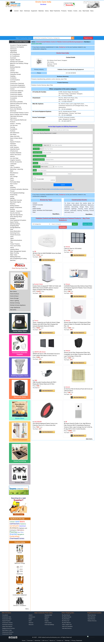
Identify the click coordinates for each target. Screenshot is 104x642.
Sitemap (67, 640)
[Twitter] (12, 637)
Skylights (12, 218)
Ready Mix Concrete (16, 200)
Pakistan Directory (92, 620)
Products (63, 11)
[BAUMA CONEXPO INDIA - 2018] (19, 490)
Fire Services (14, 125)
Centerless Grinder (15, 74)
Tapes (12, 238)
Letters (12, 165)
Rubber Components (16, 207)
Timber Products (15, 244)
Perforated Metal (15, 182)
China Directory (91, 617)
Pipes (11, 185)
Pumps (12, 196)
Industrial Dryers (15, 149)
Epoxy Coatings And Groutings (19, 114)
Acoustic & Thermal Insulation (18, 45)
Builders (12, 65)
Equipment (34, 11)
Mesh (11, 171)
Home (33, 42)
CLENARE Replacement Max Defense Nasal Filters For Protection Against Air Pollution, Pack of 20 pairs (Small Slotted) (78, 287)
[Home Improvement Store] (20, 430)
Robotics (12, 204)
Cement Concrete (38, 205)
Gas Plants (13, 134)
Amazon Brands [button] (87, 224)
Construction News (6, 618)
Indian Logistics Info (67, 624)
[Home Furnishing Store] (20, 451)
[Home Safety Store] (20, 322)
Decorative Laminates (16, 101)
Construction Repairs (16, 94)
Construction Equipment (20, 595)
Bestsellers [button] (63, 227)
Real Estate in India (7, 630)
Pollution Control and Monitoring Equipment (70, 42)
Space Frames (14, 222)
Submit (63, 185)
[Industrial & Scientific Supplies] (20, 343)
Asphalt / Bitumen (15, 59)
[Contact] (69, 4)
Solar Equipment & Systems (18, 220)
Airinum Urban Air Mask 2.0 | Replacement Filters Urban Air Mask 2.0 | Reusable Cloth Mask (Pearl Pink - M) (77, 324)
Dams (30, 620)
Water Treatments (55, 11)
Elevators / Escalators (19, 605)
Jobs (80, 11)
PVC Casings (14, 176)
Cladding (12, 76)
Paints (12, 178)
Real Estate (86, 11)
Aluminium (13, 58)
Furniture (12, 131)
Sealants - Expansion (16, 211)
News (91, 11)
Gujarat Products (6, 620)
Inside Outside (37, 208)
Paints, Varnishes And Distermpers (42, 210)
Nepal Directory (91, 618)
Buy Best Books (66, 618)
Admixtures (13, 49)
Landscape (13, 163)
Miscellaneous (14, 173)
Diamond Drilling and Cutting (18, 103)
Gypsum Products (15, 142)
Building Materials (15, 67)
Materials (41, 11)
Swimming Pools (15, 233)
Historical (31, 622)
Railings (12, 198)
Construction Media (15, 92)
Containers (13, 78)
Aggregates (13, 50)
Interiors (12, 156)
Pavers (12, 180)
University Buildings (49, 624)
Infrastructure (14, 151)
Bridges (30, 618)
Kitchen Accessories (16, 162)
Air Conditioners (14, 56)
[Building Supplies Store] (20, 366)
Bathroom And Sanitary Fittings (19, 63)
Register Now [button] (88, 38)
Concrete (12, 81)
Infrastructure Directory (7, 632)
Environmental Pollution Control (19, 112)
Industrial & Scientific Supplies (19, 353)
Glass (11, 140)
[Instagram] (14, 637)
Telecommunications (16, 240)
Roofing (12, 209)
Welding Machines (15, 256)
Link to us (45, 640)
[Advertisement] (52, 24)
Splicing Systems (15, 224)
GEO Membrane (14, 132)
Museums (31, 624)
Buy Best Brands (66, 615)
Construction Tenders (7, 622)
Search (75, 224)
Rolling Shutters (14, 205)
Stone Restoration (15, 231)
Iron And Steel (14, 158)
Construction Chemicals (17, 83)
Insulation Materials (15, 152)
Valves (47, 11)
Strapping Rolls (14, 225)
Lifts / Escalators (15, 167)
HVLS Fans (13, 145)
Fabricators (13, 118)
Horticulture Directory (7, 624)
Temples (47, 620)
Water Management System (18, 251)
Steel (21, 11)
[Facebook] (10, 637)
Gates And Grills (14, 136)
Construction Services (16, 96)
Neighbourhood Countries (8, 628)
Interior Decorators (15, 154)
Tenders (70, 11)
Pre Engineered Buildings (17, 193)
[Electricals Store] (20, 387)
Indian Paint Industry (7, 626)
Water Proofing (14, 253)
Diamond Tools (14, 105)
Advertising (13, 52)
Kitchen (20, 552)
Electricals (13, 111)
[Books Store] (20, 409)
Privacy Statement (76, 640)
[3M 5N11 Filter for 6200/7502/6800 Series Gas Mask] (47, 240)
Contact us (60, 640)
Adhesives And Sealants (17, 47)
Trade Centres (48, 622)
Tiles (11, 242)
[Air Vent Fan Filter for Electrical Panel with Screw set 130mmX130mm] (78, 376)
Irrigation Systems (15, 160)
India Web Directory (67, 628)
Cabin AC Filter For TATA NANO (72, 248)
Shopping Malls (48, 615)
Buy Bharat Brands (66, 617)
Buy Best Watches (66, 622)
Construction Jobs (6, 617)
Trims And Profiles (15, 245)
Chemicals (27, 11)
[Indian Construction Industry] (13, 4)
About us (52, 640)
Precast (12, 191)
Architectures (32, 617)
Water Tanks (13, 255)
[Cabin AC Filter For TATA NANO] (78, 238)
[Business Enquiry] (18, 506)
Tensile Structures (15, 235)
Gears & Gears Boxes (16, 138)
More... (27, 609)
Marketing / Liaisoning (16, 169)
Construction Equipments (17, 85)
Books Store (19, 418)
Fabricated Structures (16, 116)
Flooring (12, 127)
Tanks (11, 236)
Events (75, 11)
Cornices (12, 100)
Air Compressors (15, 54)
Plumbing (12, 187)
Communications (15, 80)
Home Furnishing (20, 461)
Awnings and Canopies (16, 61)
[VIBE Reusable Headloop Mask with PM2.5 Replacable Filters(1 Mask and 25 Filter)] (47, 372)
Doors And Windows (16, 109)
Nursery (12, 174)
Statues (46, 618)
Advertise (37, 640)
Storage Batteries (15, 227)
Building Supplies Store (19, 376)
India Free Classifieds (67, 626)
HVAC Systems (14, 147)
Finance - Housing (15, 123)
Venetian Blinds (14, 249)
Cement (16, 11)
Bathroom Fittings (20, 563)
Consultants (13, 98)
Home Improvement (20, 440)
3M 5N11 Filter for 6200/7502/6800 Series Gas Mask (47, 253)
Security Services (15, 213)
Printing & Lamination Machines (19, 189)
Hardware (13, 143)
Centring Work (14, 72)
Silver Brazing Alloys (16, 216)
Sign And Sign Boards (16, 214)
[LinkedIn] (16, 637)
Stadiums (47, 617)
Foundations (13, 129)
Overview (30, 640)
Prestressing (13, 194)
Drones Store (20, 482)
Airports (30, 615)
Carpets (12, 69)
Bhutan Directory (92, 615)
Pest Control (13, 183)
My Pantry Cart (65, 620)
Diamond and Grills (15, 107)
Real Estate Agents (15, 202)
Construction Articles (7, 634)
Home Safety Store (20, 331)
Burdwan (87, 42)
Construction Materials (16, 90)
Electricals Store (20, 397)
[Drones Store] (20, 473)
